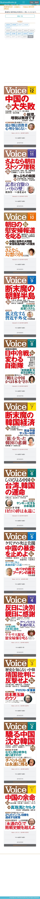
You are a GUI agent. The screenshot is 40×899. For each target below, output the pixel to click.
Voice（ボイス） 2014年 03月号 (20, 706)
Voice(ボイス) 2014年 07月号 (20, 449)
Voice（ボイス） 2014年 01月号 (20, 832)
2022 (20, 30)
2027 (20, 25)
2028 (26, 25)
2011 (13, 37)
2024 (32, 30)
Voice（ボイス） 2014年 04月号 (20, 642)
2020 (8, 30)
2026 (14, 25)
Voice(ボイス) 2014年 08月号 (20, 386)
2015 (8, 34)
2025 (8, 25)
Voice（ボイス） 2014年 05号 (20, 579)
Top (31, 2)
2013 (25, 37)
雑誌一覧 (20, 16)
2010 (8, 37)
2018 (25, 34)
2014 (30, 37)
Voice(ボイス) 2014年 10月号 (20, 259)
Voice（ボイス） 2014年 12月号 (20, 133)
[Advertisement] (20, 61)
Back (36, 2)
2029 (8, 27)
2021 (14, 30)
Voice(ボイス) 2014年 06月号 (20, 515)
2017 (19, 34)
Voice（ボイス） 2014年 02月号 (20, 769)
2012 (19, 37)
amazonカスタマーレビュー (20, 146)
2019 (31, 34)
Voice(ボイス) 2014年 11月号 (20, 196)
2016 (13, 34)
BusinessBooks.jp (8, 2)
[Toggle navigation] (23, 2)
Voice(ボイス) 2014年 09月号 (20, 323)
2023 (26, 30)
